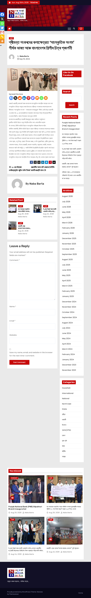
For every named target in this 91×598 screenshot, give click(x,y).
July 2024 (66, 328)
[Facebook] (11, 98)
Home (80, 593)
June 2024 (66, 333)
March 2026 (67, 222)
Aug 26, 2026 (23, 214)
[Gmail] (2, 32)
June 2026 (66, 207)
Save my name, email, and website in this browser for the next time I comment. (31, 354)
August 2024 (67, 322)
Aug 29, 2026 (16, 512)
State (64, 409)
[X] (15, 98)
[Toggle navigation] (69, 29)
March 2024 (67, 349)
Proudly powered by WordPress (19, 592)
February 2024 (68, 354)
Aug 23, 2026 (23, 231)
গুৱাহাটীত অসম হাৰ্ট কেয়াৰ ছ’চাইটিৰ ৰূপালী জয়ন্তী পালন (42, 169)
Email (12, 321)
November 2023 (69, 370)
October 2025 (68, 249)
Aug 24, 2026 (48, 214)
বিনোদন (64, 425)
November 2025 (69, 243)
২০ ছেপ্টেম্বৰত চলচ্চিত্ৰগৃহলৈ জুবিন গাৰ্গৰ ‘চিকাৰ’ (20, 169)
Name (12, 306)
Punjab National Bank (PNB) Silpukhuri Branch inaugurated (71, 125)
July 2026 (66, 201)
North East (66, 404)
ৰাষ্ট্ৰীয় (64, 451)
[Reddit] (20, 98)
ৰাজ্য (63, 446)
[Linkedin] (24, 98)
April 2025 (66, 280)
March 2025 (67, 286)
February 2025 (68, 291)
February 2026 (68, 228)
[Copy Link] (2, 36)
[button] (74, 28)
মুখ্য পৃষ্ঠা (64, 440)
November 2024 (69, 307)
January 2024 (68, 359)
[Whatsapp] (41, 98)
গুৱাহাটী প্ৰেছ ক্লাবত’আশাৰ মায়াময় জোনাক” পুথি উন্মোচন (24, 228)
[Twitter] (2, 28)
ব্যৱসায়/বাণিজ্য (66, 430)
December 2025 (69, 238)
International (67, 393)
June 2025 (66, 270)
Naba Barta (24, 56)
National (65, 398)
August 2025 (67, 259)
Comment (14, 260)
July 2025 (66, 265)
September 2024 (69, 317)
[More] (46, 98)
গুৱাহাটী (11, 38)
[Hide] (1, 45)
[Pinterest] (28, 98)
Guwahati (66, 388)
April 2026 (66, 217)
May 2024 (66, 338)
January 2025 (68, 296)
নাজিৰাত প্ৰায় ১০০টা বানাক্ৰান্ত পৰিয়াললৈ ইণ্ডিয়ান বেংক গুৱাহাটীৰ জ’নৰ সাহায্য (71, 175)
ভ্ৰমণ (63, 435)
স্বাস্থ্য (64, 456)
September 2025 (69, 254)
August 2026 (67, 196)
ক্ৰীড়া (63, 414)
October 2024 (68, 312)
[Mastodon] (33, 98)
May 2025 (66, 275)
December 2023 (69, 365)
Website (13, 335)
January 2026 (68, 233)
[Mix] (37, 98)
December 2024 (69, 301)
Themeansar (14, 594)
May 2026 (66, 212)
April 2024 (66, 344)
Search (66, 91)
